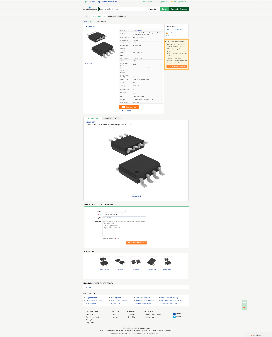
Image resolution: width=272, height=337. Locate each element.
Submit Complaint (92, 317)
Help (154, 330)
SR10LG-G (120, 269)
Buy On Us (131, 311)
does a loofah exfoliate (94, 301)
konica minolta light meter (169, 303)
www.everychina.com (142, 328)
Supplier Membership (153, 314)
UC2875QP (136, 269)
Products (110, 330)
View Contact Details (174, 33)
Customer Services (92, 311)
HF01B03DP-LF (167, 269)
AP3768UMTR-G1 (152, 269)
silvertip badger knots (143, 303)
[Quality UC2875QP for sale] (136, 262)
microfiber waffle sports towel (171, 301)
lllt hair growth (115, 298)
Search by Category (179, 9)
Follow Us (179, 317)
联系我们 (169, 330)
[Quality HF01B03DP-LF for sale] (167, 262)
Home (87, 16)
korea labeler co (91, 303)
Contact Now (131, 107)
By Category (132, 314)
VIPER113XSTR (104, 269)
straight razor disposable (119, 301)
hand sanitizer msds (142, 298)
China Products (98, 16)
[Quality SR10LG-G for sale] (120, 262)
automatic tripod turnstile (144, 301)
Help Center (90, 323)
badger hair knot (91, 298)
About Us (116, 311)
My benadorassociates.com (107, 2)
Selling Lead (149, 317)
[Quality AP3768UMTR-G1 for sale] (151, 262)
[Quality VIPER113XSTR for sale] (104, 262)
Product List (171, 36)
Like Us (178, 314)
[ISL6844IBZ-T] (101, 60)
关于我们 (161, 330)
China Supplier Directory (118, 16)
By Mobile (131, 317)
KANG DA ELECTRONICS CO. (174, 30)
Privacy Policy (90, 320)
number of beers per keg (169, 298)
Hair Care (93, 22)
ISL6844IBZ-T (90, 26)
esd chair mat (115, 303)
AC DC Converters (137, 30)
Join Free (93, 2)
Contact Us (90, 314)
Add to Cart (127, 110)
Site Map (128, 330)
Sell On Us (148, 311)
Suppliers (119, 330)
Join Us (115, 317)
